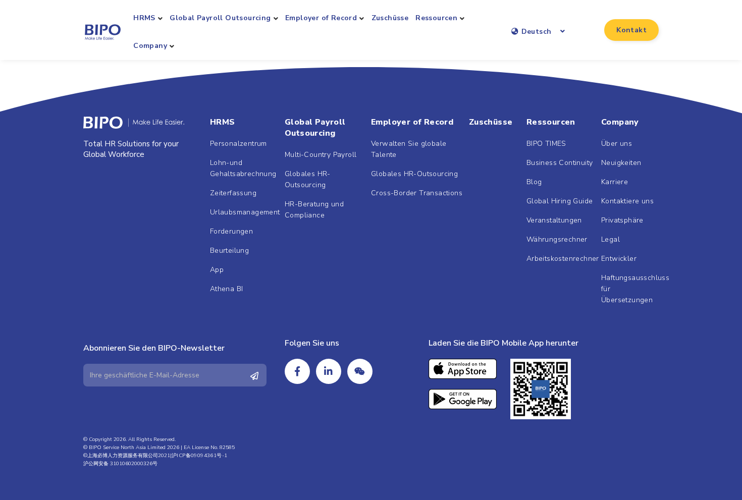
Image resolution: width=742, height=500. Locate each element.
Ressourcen (436, 18)
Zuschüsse (390, 18)
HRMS (144, 18)
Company (150, 45)
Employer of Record (321, 18)
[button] (631, 30)
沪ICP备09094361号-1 (199, 455)
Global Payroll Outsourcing (220, 18)
